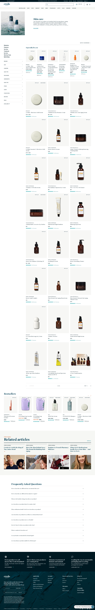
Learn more (30, 567)
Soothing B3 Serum (53, 261)
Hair (42, 8)
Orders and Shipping (37, 586)
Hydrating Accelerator (62, 66)
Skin (32, 8)
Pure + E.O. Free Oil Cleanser (77, 187)
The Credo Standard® (82, 578)
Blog (59, 608)
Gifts (59, 8)
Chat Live (35, 578)
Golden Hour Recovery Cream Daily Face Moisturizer (41, 68)
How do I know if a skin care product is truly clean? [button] (23, 525)
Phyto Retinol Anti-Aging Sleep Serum (57, 298)
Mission (74, 8)
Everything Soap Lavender (25, 416)
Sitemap (55, 608)
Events (64, 582)
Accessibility (22, 608)
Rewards (50, 582)
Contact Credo (36, 580)
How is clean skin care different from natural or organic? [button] (24, 493)
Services (64, 580)
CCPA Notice (35, 608)
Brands (68, 8)
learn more (52, 567)
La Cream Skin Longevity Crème (34, 336)
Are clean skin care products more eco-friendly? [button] (22, 519)
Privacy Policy (21, 602)
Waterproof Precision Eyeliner (9, 417)
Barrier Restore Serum (54, 149)
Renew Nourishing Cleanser (77, 261)
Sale (63, 8)
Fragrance (53, 8)
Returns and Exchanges (38, 584)
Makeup (37, 8)
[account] (87, 4)
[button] (89, 4)
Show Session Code (37, 588)
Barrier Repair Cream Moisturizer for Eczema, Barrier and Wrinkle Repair (53, 68)
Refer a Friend (65, 590)
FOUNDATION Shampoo (69, 416)
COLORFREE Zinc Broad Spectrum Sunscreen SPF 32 (57, 374)
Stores (63, 578)
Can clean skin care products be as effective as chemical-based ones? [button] (27, 514)
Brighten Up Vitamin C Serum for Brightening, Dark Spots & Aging (74, 68)
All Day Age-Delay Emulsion (33, 373)
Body (46, 8)
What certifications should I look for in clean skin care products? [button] (26, 509)
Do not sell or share (65, 608)
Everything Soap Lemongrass (37, 417)
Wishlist (50, 580)
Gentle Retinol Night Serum (77, 336)
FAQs (34, 582)
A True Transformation (76, 373)
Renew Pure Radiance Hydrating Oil (35, 261)
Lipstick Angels (80, 592)
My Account (50, 578)
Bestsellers (22, 8)
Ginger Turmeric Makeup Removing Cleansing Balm (79, 150)
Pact (78, 582)
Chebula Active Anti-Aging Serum (78, 112)
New (28, 8)
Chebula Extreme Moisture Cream (56, 112)
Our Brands (79, 580)
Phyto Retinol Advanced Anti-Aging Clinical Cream (79, 298)
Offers (63, 588)
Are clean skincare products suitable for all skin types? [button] (23, 540)
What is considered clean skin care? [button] (19, 530)
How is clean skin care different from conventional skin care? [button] (25, 488)
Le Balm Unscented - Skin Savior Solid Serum (86, 67)
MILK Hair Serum (52, 416)
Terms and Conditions (14, 602)
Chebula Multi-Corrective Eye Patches (35, 224)
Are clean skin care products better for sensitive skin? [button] (23, 504)
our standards (8, 567)
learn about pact (75, 567)
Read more (35, 28)
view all (89, 440)
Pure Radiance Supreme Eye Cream (57, 187)
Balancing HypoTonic (75, 224)
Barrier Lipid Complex (31, 298)
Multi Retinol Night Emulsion (55, 224)
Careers (79, 584)
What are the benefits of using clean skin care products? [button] (24, 499)
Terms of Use (41, 608)
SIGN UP (20, 592)
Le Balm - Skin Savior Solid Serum (31, 66)
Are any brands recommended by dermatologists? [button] (22, 535)
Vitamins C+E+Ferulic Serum (33, 187)
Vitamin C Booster (52, 336)
